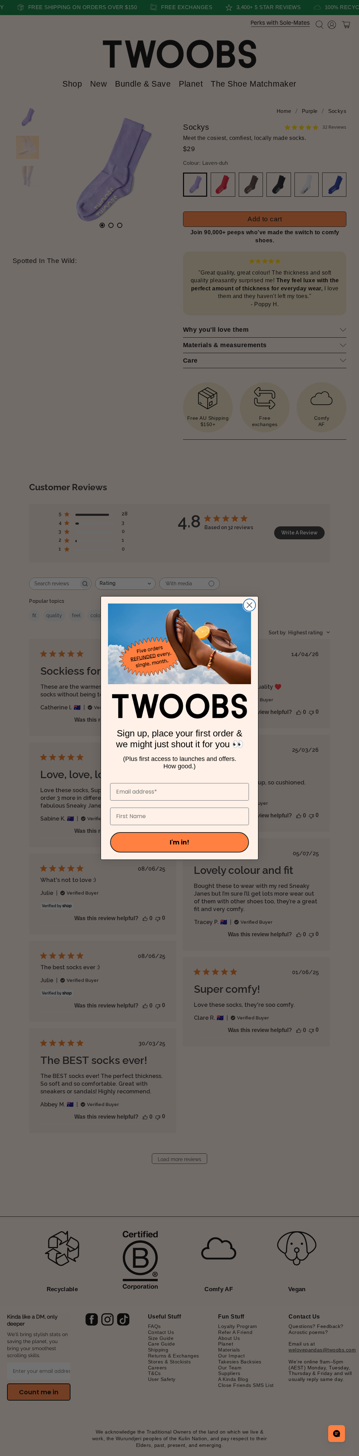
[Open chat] (336, 1433)
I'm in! (179, 842)
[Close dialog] (249, 605)
